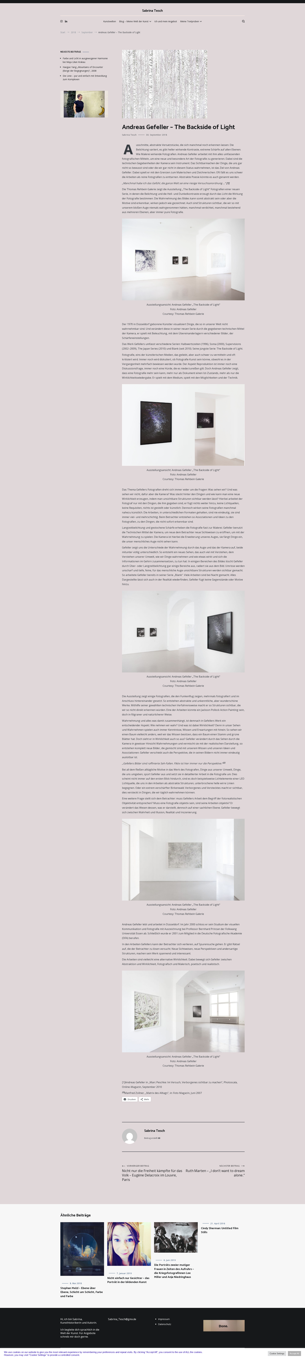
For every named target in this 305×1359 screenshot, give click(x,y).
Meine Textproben (189, 21)
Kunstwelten (109, 21)
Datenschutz (164, 1324)
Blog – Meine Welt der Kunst (134, 21)
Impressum (164, 1319)
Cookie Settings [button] (277, 1353)
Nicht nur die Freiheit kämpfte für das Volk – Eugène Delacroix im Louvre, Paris (152, 1173)
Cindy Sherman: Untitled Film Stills (219, 1230)
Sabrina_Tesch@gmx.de (122, 1319)
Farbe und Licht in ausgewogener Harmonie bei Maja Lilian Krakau (85, 60)
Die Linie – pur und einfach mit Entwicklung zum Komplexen (85, 77)
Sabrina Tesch (152, 10)
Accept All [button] (294, 1353)
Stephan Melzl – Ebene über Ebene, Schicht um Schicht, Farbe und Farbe (81, 1292)
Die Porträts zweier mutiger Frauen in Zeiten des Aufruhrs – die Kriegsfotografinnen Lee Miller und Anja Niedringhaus (174, 1271)
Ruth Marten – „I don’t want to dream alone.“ (215, 1171)
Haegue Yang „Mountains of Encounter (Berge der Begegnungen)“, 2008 (83, 69)
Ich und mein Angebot (165, 21)
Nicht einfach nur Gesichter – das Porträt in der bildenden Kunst (128, 1280)
